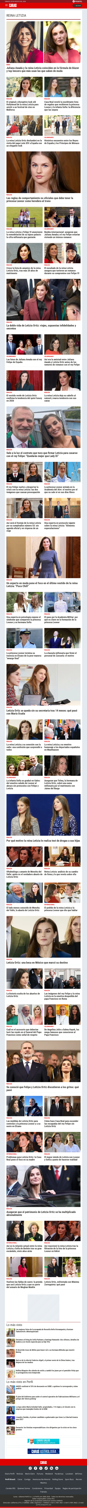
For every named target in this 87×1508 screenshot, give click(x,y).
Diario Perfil (9, 1474)
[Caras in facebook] (35, 1468)
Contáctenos (37, 1488)
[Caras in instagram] (30, 1468)
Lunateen (69, 1474)
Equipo (58, 1488)
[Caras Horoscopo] (43, 1453)
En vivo (78, 6)
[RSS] (51, 1468)
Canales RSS (10, 1488)
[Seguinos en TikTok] (46, 1468)
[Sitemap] (56, 1468)
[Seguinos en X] (40, 1468)
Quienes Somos (24, 1488)
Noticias (20, 1474)
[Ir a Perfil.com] (77, 2)
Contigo (27, 1479)
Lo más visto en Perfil (19, 1382)
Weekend (49, 1474)
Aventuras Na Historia (41, 1479)
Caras (20, 1479)
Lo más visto (14, 1325)
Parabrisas (59, 1474)
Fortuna (40, 1474)
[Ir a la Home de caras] (13, 6)
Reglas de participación (72, 1488)
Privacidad (48, 1488)
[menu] (6, 6)
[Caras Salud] (43, 1443)
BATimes (78, 1474)
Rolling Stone (57, 1479)
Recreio (79, 1479)
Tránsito (43, 1492)
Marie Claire (30, 1474)
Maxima (43, 1483)
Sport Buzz (69, 1479)
